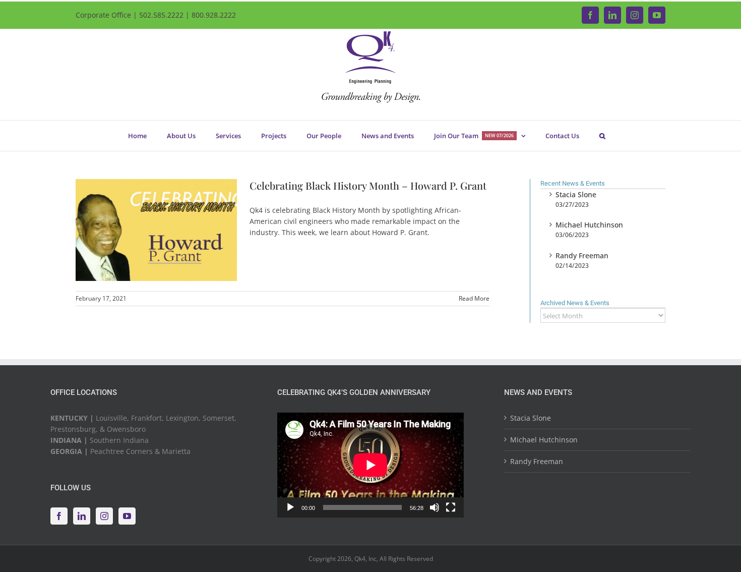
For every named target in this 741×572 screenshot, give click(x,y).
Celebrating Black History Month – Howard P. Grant (368, 185)
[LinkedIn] (81, 516)
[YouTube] (127, 516)
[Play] (290, 507)
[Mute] (434, 507)
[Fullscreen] (451, 507)
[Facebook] (59, 516)
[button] (602, 136)
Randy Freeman (581, 255)
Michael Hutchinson (589, 225)
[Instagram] (104, 516)
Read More (474, 298)
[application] (370, 465)
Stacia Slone (575, 194)
